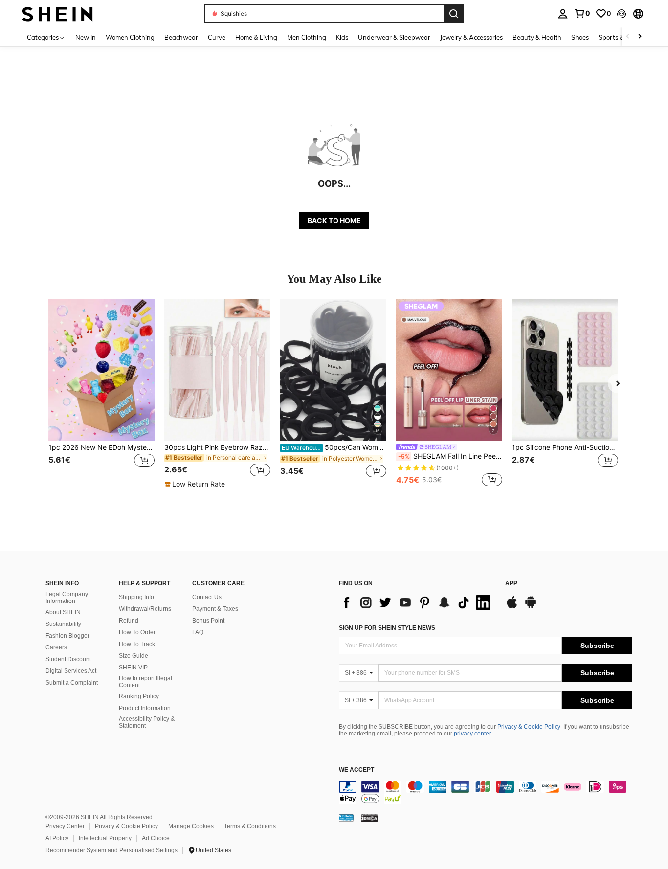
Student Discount (68, 659)
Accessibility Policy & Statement (147, 722)
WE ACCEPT (356, 770)
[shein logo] (57, 13)
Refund (128, 620)
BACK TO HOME (334, 220)
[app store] (512, 606)
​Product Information (145, 708)
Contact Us (207, 597)
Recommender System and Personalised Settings (111, 850)
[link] (582, 13)
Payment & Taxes (215, 608)
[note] (196, 484)
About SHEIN (63, 612)
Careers (56, 647)
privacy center (472, 733)
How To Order (137, 632)
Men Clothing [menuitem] (306, 37)
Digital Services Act (70, 671)
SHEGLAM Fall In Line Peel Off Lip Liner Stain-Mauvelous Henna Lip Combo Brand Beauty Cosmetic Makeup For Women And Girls (450, 456)
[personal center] (563, 14)
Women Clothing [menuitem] (130, 37)
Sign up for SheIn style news (387, 627)
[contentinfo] (485, 792)
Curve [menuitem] (216, 37)
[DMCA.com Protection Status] (369, 817)
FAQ (197, 632)
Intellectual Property (105, 838)
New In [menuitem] (85, 37)
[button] (621, 14)
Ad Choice (156, 838)
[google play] (530, 606)
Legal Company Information (66, 597)
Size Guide (133, 655)
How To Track (137, 644)
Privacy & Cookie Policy (528, 726)
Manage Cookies (191, 826)
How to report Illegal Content (145, 682)
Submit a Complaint (71, 682)
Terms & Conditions (250, 826)
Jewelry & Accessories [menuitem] (471, 37)
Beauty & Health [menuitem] (536, 37)
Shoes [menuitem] (580, 37)
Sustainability (63, 624)
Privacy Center (65, 826)
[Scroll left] (627, 36)
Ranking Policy (139, 696)
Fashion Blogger (67, 635)
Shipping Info (136, 597)
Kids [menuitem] (342, 37)
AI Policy (56, 838)
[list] (417, 602)
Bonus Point (208, 620)
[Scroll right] (639, 36)
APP (511, 583)
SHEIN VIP (133, 667)
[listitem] (101, 394)
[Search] (454, 13)
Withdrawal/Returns (145, 608)
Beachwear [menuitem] (181, 37)
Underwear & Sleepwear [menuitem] (394, 37)
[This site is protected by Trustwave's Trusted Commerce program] (346, 817)
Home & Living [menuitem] (256, 37)
